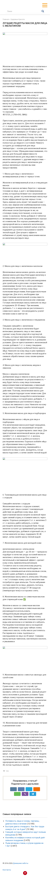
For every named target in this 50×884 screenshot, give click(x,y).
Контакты (7, 870)
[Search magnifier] (43, 11)
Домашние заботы (20, 863)
